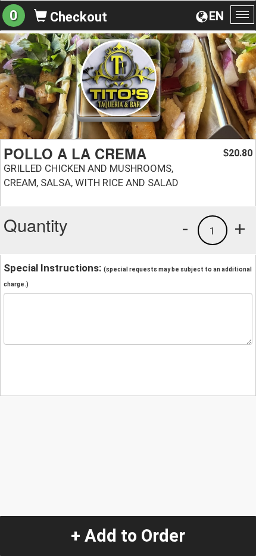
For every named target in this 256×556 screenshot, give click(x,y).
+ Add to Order (128, 536)
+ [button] (240, 228)
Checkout (77, 17)
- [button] (185, 228)
